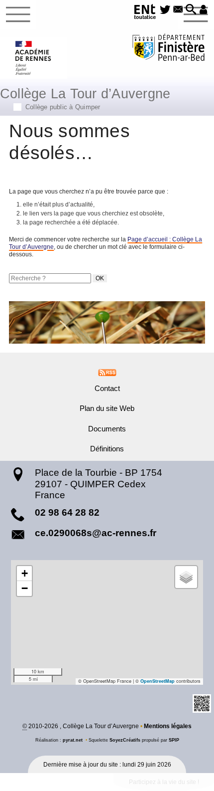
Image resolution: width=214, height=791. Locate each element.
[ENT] (145, 13)
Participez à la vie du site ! (164, 782)
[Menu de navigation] (18, 14)
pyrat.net (73, 740)
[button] (191, 10)
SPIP (174, 740)
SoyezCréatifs (124, 740)
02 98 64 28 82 (67, 512)
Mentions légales (168, 726)
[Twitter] (165, 10)
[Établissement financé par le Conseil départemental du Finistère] (168, 48)
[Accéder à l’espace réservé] (203, 10)
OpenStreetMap (157, 681)
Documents (107, 429)
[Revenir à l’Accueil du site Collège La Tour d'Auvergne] (33, 58)
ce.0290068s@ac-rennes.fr (95, 533)
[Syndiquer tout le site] (107, 372)
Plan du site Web (107, 408)
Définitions (107, 449)
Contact (107, 389)
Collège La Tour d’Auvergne (85, 97)
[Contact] (178, 10)
